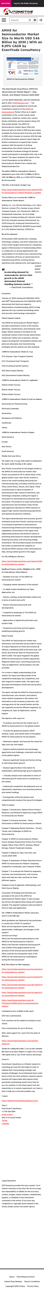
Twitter (4, 1120)
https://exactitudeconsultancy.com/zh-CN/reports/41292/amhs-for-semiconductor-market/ (20, 1003)
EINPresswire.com (20, 103)
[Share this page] (40, 20)
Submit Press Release (13, 1281)
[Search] (29, 20)
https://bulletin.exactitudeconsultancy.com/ (20, 1101)
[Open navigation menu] (4, 20)
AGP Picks (5, 3)
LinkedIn (5, 1123)
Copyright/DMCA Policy (15, 1286)
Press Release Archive (26, 1277)
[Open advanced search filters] (34, 20)
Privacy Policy (33, 1286)
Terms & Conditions (32, 1281)
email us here (7, 1114)
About (11, 1277)
